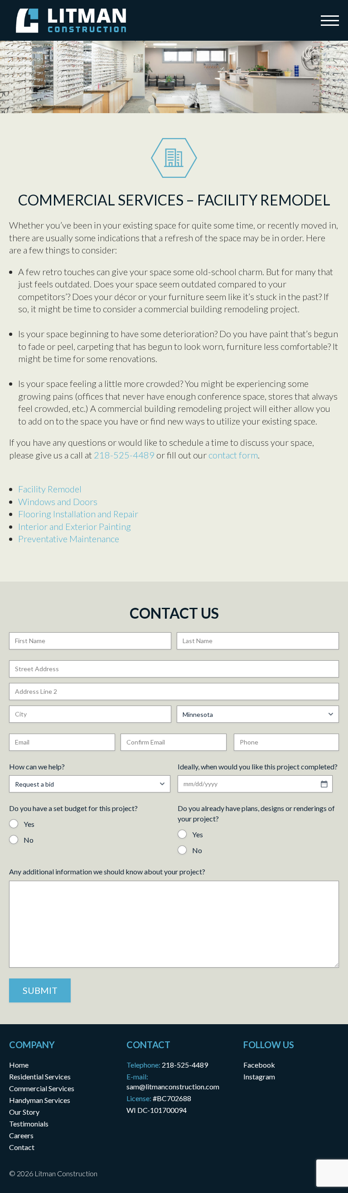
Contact (21, 1147)
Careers (21, 1135)
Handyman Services (39, 1100)
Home (19, 1064)
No (29, 839)
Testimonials (28, 1123)
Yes (29, 824)
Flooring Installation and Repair (78, 513)
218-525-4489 (124, 454)
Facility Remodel (50, 488)
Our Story (24, 1111)
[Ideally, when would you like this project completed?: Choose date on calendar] (324, 784)
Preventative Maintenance (68, 538)
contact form (233, 454)
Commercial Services (41, 1088)
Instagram (259, 1076)
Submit (40, 990)
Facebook (259, 1064)
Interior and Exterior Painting (74, 526)
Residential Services (40, 1076)
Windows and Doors (57, 501)
